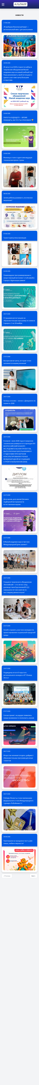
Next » (33, 876)
